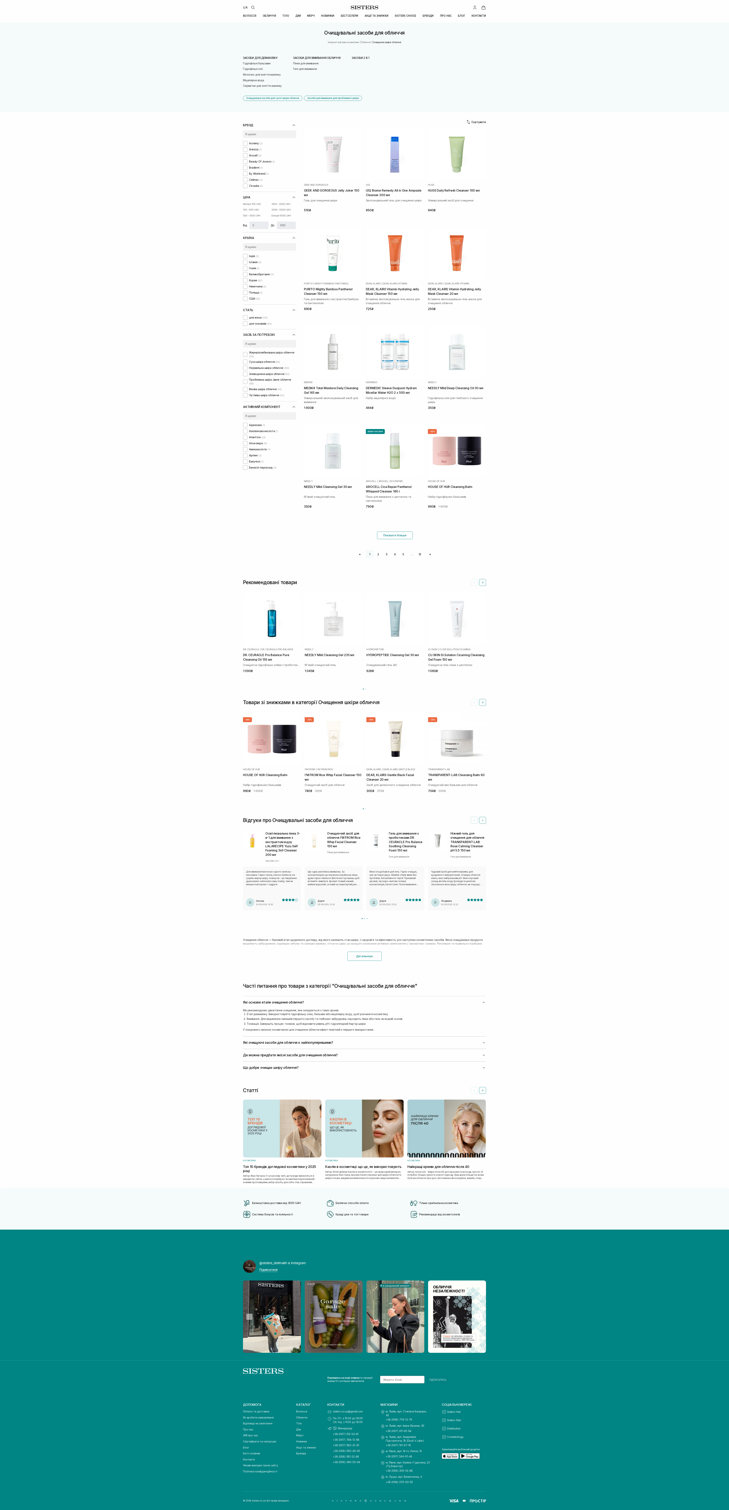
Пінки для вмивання (305, 63)
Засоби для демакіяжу (260, 58)
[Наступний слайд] (482, 582)
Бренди (301, 1453)
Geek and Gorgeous (316, 185)
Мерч (299, 1435)
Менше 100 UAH (252, 204)
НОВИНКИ (327, 15)
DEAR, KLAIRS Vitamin (395, 283)
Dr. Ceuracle (251, 649)
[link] (483, 7)
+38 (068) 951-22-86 (346, 1456)
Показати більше (394, 535)
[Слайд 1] (362, 918)
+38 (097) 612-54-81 (345, 1434)
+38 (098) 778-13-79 (399, 1419)
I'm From (310, 769)
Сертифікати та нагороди (259, 1441)
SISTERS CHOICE (405, 15)
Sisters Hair (454, 1411)
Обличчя (301, 1417)
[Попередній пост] (249, 1317)
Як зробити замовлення (258, 1417)
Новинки (301, 1441)
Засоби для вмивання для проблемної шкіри (333, 98)
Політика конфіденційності (260, 1471)
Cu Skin (432, 649)
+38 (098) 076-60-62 (399, 1482)
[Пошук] (252, 7)
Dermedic (371, 382)
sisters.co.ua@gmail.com (348, 1411)
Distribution (454, 1428)
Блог (246, 1447)
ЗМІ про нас (250, 1435)
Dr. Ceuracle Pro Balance (277, 649)
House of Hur (436, 481)
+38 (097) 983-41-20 (346, 1445)
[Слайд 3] (367, 918)
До (273, 225)
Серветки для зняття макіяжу (262, 85)
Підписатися (268, 1270)
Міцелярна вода (253, 80)
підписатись (438, 1379)
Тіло (299, 1423)
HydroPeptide (375, 649)
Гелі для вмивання (305, 68)
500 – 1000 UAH (251, 215)
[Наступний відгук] (482, 820)
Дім (298, 1429)
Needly (432, 382)
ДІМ (298, 15)
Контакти (249, 1459)
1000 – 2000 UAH (280, 204)
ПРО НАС (446, 15)
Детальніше (364, 956)
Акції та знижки (306, 1447)
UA (245, 7)
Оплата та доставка (256, 1411)
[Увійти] (474, 7)
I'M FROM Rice (325, 769)
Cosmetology (455, 1436)
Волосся (301, 1411)
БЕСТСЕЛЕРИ (349, 15)
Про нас (248, 1429)
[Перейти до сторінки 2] (365, 689)
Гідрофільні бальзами (257, 63)
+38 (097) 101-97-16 (398, 1445)
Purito (308, 283)
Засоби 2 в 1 (360, 58)
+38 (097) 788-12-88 (346, 1439)
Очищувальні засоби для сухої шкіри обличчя (272, 98)
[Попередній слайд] (474, 582)
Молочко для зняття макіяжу (262, 74)
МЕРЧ (311, 15)
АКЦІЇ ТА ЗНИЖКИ (376, 15)
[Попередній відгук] (474, 820)
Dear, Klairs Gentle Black (399, 769)
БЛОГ (461, 15)
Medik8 (308, 382)
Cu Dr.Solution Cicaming (454, 649)
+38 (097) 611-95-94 (398, 1431)
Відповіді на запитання (257, 1423)
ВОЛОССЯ (249, 15)
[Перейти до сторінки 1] (363, 689)
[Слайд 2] (364, 918)
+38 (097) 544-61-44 (399, 1456)
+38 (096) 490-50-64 (346, 1462)
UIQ (368, 185)
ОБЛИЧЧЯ (269, 15)
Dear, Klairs (373, 283)
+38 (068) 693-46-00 (346, 1450)
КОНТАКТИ (479, 15)
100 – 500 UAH (251, 209)
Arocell (371, 481)
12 (420, 554)
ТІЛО (285, 15)
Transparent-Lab (439, 769)
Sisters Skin (454, 1420)
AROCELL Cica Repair (391, 481)
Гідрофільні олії (253, 68)
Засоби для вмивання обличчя (316, 58)
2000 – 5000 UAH (281, 209)
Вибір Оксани (375, 431)
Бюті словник (251, 1453)
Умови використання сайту (260, 1465)
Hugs (431, 185)
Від (245, 225)
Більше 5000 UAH (281, 215)
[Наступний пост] (480, 1317)
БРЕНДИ (428, 15)
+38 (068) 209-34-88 (399, 1470)
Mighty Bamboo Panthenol (332, 283)
